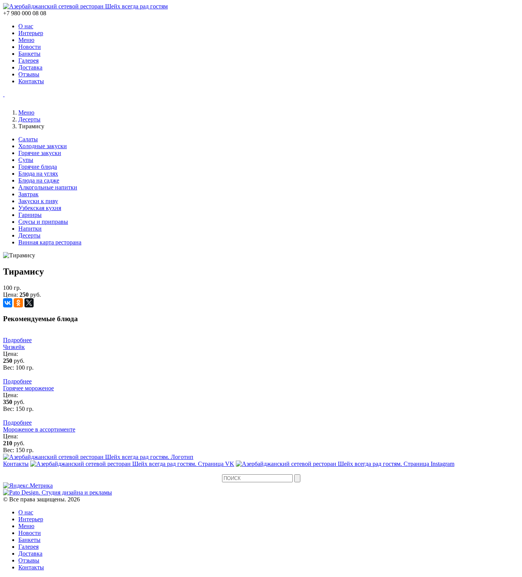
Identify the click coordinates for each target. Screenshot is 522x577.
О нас (25, 26)
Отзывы (28, 74)
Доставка (30, 67)
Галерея (28, 60)
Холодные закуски (42, 146)
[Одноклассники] (18, 302)
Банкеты (29, 53)
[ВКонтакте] (7, 302)
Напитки (30, 228)
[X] (29, 302)
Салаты (28, 139)
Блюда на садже (38, 180)
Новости (29, 47)
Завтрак (28, 194)
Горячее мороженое (28, 388)
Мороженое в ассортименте (39, 429)
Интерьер (30, 33)
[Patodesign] (57, 492)
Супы (25, 160)
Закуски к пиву (38, 201)
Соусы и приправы (43, 221)
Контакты (31, 81)
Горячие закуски (39, 153)
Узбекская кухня (39, 208)
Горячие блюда (37, 166)
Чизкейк (14, 347)
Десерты (29, 119)
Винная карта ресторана (49, 242)
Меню (26, 40)
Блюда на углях (38, 173)
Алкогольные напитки (47, 187)
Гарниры (30, 215)
